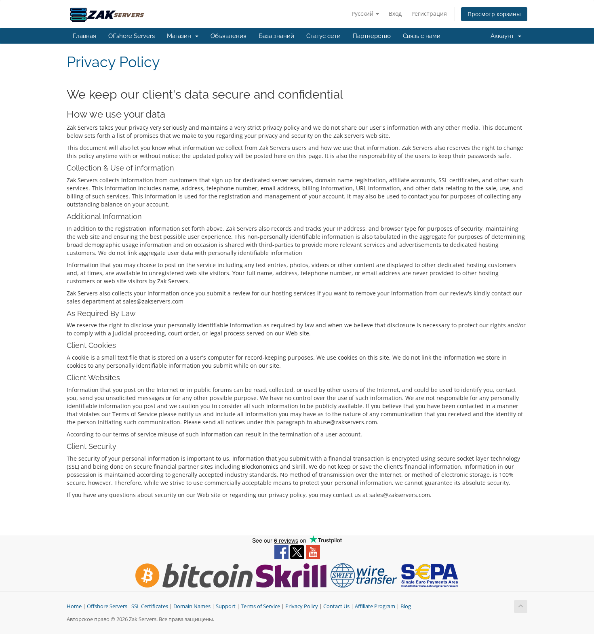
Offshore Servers (131, 36)
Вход (395, 13)
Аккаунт (504, 36)
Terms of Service (260, 606)
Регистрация (429, 13)
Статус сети (323, 36)
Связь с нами (421, 36)
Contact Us (336, 606)
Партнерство (372, 36)
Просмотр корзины (494, 14)
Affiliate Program (375, 606)
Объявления (228, 36)
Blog (405, 606)
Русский (363, 13)
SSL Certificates (149, 606)
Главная (84, 36)
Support (226, 606)
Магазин (180, 36)
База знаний (276, 36)
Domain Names (192, 606)
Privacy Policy (301, 606)
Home (74, 606)
